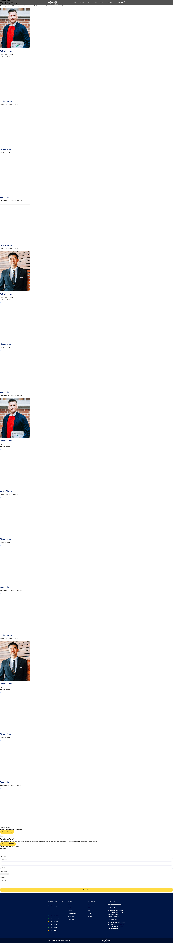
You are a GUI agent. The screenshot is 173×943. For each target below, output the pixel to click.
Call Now (120, 2)
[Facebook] (105, 940)
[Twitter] (102, 940)
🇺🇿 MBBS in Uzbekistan (53, 918)
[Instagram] (109, 940)
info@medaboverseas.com (114, 904)
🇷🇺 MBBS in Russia (52, 909)
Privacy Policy (71, 919)
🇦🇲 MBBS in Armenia (53, 930)
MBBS (88, 2)
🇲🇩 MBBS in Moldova (53, 921)
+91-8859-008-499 (113, 914)
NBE (89, 907)
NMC (89, 904)
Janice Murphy (6, 101)
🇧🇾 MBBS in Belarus (52, 927)
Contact (110, 2)
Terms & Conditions (72, 913)
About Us (81, 2)
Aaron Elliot (5, 197)
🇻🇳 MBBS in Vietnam (53, 912)
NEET (89, 910)
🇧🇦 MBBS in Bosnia (52, 924)
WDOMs (90, 916)
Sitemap (70, 910)
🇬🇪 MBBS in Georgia (52, 906)
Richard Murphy (7, 149)
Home (74, 2)
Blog (96, 2)
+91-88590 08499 (113, 928)
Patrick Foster (6, 51)
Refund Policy (71, 916)
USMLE (89, 913)
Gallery (102, 2)
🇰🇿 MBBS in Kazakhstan (53, 915)
